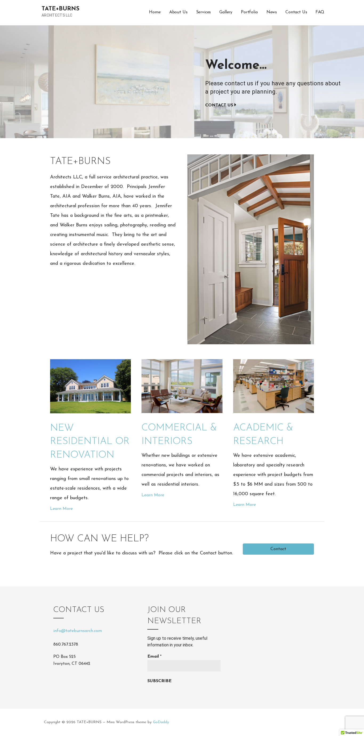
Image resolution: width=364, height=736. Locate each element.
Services (203, 12)
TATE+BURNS (60, 9)
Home (154, 12)
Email (154, 656)
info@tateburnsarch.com (77, 631)
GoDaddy (161, 722)
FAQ (320, 12)
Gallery (225, 12)
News (271, 12)
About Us (178, 12)
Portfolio (249, 12)
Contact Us (296, 12)
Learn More (61, 509)
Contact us (219, 105)
